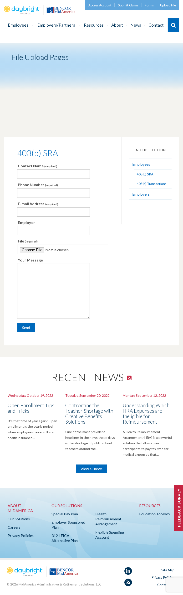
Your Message (30, 260)
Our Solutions (19, 519)
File (28, 241)
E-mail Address (38, 203)
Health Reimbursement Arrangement (108, 519)
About (117, 25)
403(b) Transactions (152, 184)
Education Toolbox (154, 514)
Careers (14, 527)
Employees (18, 25)
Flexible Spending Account (109, 534)
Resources (94, 25)
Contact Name (37, 166)
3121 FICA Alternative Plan (64, 538)
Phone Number (38, 184)
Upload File (168, 5)
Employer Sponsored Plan (68, 524)
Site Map (167, 570)
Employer (26, 222)
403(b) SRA (37, 153)
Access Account (100, 5)
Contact (156, 25)
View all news (91, 468)
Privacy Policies (21, 535)
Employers (141, 194)
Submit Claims (128, 5)
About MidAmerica (20, 508)
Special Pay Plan (64, 514)
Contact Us (165, 585)
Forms (149, 5)
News (135, 25)
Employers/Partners (56, 25)
